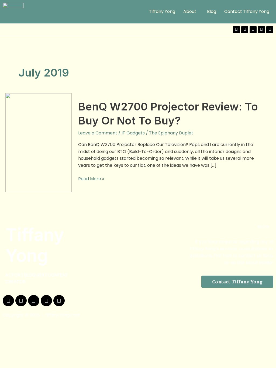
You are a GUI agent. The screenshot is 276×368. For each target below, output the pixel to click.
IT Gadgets (133, 133)
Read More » (91, 178)
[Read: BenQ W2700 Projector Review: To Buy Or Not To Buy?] (38, 142)
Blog (211, 11)
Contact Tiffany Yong (246, 11)
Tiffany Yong (162, 11)
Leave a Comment (97, 133)
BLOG (263, 227)
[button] (191, 11)
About (189, 11)
